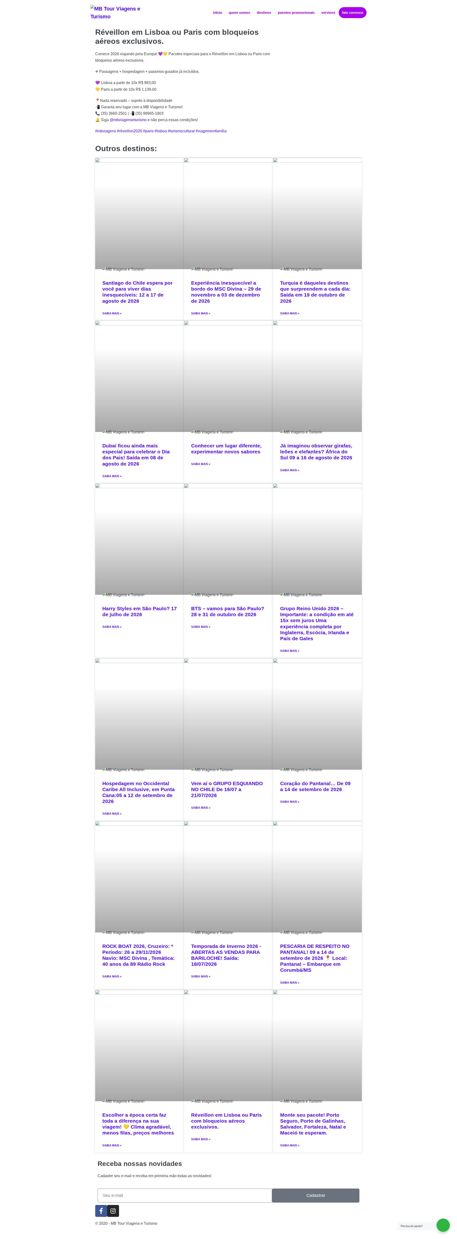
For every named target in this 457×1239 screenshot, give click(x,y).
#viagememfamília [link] (211, 131)
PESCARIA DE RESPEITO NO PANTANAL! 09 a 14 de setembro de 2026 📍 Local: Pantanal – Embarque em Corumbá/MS (314, 958)
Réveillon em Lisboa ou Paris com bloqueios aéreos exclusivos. (226, 1121)
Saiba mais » (112, 313)
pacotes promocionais (296, 12)
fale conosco (352, 12)
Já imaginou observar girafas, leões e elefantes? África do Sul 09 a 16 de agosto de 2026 (316, 451)
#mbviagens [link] (105, 131)
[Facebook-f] (101, 1211)
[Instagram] (113, 1211)
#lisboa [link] (160, 131)
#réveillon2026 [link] (129, 131)
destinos (264, 12)
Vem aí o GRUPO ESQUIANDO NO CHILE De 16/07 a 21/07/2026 (227, 789)
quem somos (239, 12)
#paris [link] (148, 131)
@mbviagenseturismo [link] (128, 120)
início (217, 12)
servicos (328, 12)
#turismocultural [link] (181, 131)
